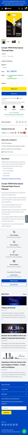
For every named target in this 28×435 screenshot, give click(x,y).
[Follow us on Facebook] (2, 425)
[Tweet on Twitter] (23, 122)
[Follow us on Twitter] (5, 425)
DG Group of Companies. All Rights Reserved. (10, 431)
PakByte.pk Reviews (8, 308)
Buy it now (14, 93)
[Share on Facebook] (17, 122)
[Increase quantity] (16, 83)
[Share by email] (25, 122)
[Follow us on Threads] (8, 425)
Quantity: (3, 83)
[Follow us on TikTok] (14, 425)
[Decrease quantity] (8, 83)
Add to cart (14, 88)
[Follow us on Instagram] (11, 425)
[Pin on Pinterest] (20, 122)
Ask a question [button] (14, 284)
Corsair (3, 54)
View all (25, 294)
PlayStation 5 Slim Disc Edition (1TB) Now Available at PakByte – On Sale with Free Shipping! (13, 364)
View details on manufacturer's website (11, 178)
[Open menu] (2, 8)
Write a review (14, 280)
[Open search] (19, 8)
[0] (25, 8)
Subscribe (6, 412)
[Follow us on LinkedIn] (17, 425)
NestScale (17, 112)
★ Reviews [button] (26, 219)
